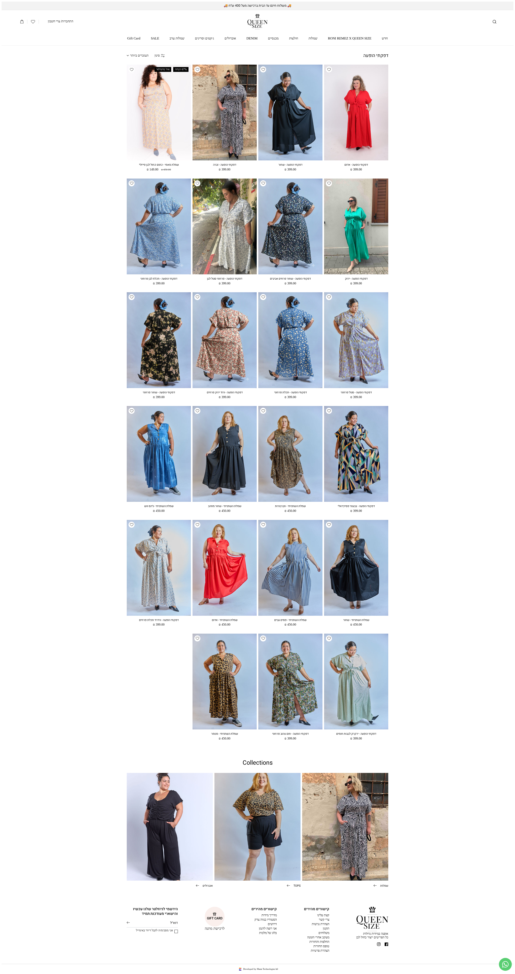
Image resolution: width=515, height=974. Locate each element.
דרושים (272, 924)
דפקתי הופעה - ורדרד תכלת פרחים (159, 620)
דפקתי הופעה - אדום (356, 165)
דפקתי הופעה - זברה (224, 165)
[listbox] (137, 55)
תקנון (326, 928)
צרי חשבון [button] (54, 21)
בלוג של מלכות (268, 933)
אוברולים (207, 885)
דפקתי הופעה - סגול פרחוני (356, 392)
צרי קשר (324, 919)
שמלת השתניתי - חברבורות (290, 506)
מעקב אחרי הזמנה (318, 937)
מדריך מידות (269, 915)
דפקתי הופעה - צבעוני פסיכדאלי (356, 506)
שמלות (384, 885)
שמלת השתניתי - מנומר (224, 734)
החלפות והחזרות (319, 941)
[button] (494, 22)
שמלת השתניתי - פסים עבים (290, 620)
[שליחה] (128, 922)
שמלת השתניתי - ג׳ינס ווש (159, 506)
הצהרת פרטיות (320, 950)
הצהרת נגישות (320, 924)
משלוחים (323, 933)
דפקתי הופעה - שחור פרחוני (159, 392)
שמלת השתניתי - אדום (225, 620)
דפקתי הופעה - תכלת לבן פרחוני (158, 279)
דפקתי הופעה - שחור (290, 165)
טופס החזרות (321, 946)
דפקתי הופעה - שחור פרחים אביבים (290, 279)
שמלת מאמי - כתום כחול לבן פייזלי (159, 165)
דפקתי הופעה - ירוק (356, 279)
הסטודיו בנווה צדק (265, 919)
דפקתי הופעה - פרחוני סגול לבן (224, 279)
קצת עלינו (323, 915)
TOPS (297, 885)
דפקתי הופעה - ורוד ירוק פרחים (225, 392)
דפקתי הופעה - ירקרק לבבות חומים (356, 734)
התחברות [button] (67, 21)
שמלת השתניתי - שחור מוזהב (224, 506)
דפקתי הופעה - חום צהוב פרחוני (290, 734)
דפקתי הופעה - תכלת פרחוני (290, 392)
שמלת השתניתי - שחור (356, 620)
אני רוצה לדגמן (268, 928)
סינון (157, 55)
